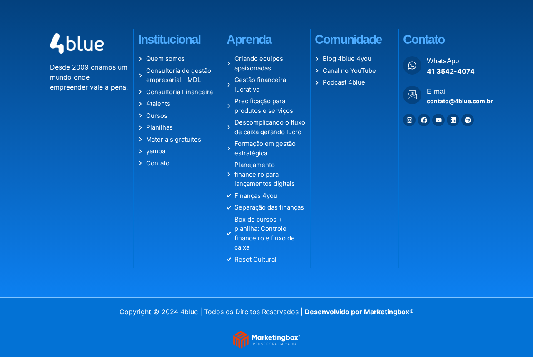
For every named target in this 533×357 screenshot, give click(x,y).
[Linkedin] (453, 120)
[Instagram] (409, 120)
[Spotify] (467, 120)
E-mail (437, 91)
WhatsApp (443, 61)
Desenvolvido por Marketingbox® (359, 311)
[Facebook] (424, 120)
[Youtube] (438, 120)
